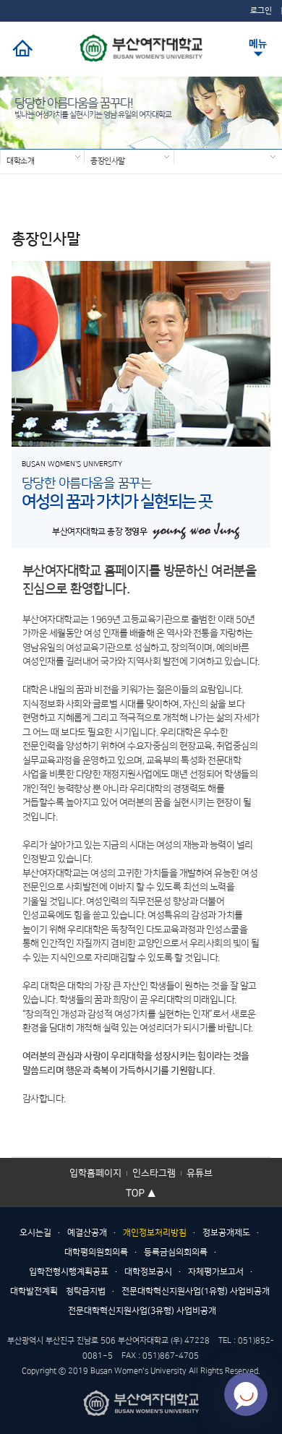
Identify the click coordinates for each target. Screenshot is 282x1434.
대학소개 (20, 160)
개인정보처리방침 (155, 1232)
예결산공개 (87, 1232)
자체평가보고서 (216, 1271)
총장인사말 (107, 160)
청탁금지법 (86, 1291)
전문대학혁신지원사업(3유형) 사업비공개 (142, 1310)
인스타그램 (154, 1173)
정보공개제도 (226, 1232)
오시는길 (35, 1232)
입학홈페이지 (95, 1173)
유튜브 (200, 1173)
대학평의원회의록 (96, 1252)
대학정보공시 (148, 1271)
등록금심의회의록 (176, 1252)
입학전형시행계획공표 (68, 1271)
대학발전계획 (34, 1291)
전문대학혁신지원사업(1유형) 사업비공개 (195, 1291)
